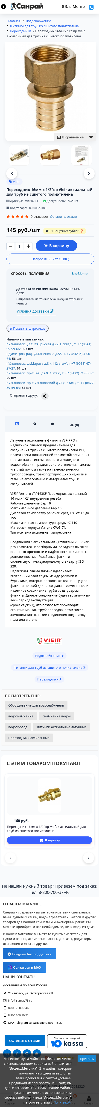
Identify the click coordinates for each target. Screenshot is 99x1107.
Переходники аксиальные (29, 738)
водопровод (17, 727)
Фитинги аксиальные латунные (61, 727)
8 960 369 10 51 (18, 1015)
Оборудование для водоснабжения (36, 705)
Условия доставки (33, 311)
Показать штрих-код (28, 328)
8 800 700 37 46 (18, 1008)
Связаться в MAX (26, 967)
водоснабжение (20, 716)
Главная (14, 21)
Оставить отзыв (63, 216)
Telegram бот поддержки (31, 954)
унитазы (65, 939)
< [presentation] (10, 858)
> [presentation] (89, 858)
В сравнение (72, 137)
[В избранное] (91, 137)
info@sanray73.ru (20, 1000)
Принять (87, 1058)
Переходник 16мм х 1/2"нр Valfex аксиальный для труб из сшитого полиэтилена (46, 828)
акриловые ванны (42, 939)
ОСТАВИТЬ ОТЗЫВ (24, 1041)
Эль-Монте (79, 273)
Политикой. (62, 1102)
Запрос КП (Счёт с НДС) (50, 259)
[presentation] (11, 173)
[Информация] (5, 6)
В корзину (58, 245)
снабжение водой (57, 716)
